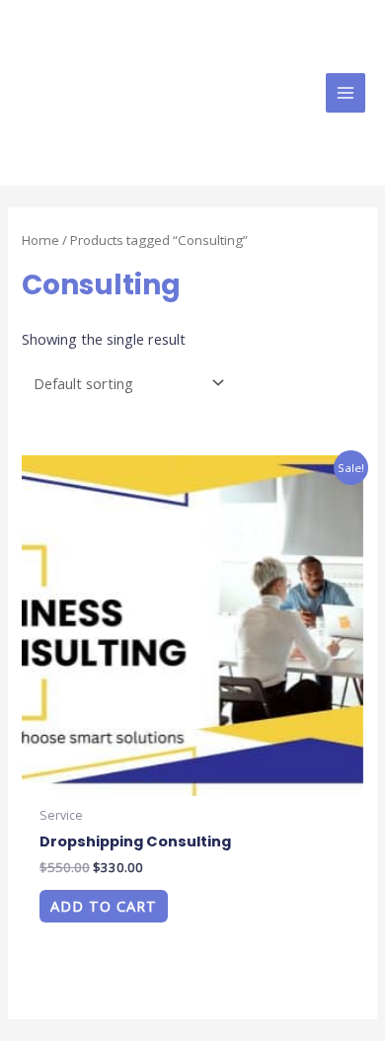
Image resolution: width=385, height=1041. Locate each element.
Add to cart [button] (103, 906)
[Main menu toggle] (345, 93)
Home (40, 240)
